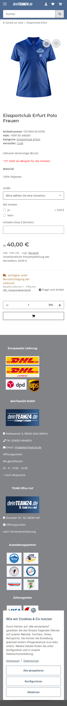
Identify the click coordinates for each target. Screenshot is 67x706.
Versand (33, 253)
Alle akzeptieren (33, 670)
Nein (10, 215)
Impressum (13, 660)
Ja (35, 210)
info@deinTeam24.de (28, 447)
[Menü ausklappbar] (5, 2)
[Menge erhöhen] (60, 305)
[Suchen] (59, 14)
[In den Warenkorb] (6, 34)
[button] (46, 4)
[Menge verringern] (7, 305)
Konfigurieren (33, 681)
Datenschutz (31, 660)
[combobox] (33, 196)
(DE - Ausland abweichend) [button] (17, 290)
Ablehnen (33, 692)
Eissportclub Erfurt (28, 139)
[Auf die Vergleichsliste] (46, 43)
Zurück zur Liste (14, 22)
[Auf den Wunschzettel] (56, 43)
